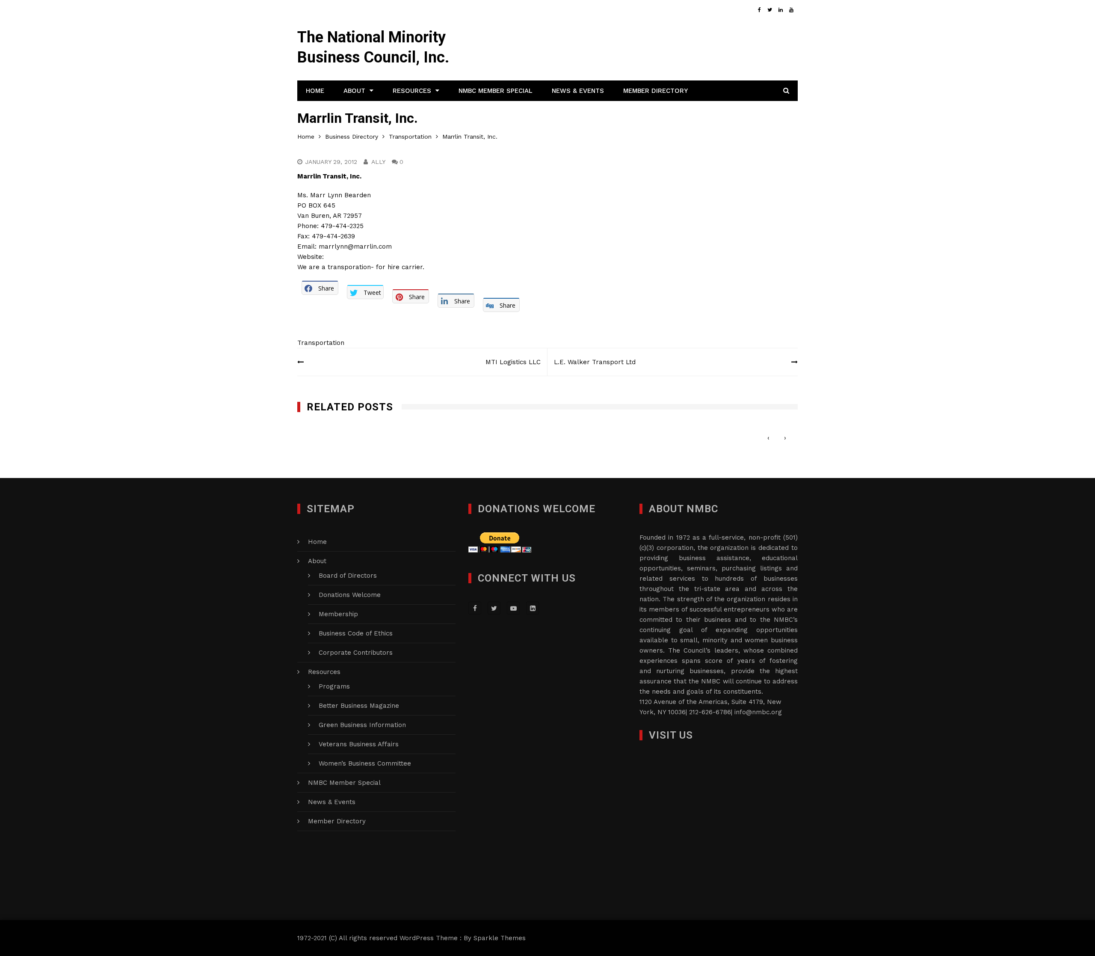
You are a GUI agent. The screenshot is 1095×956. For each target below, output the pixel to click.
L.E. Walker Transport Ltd (595, 362)
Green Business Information (362, 725)
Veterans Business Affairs (359, 744)
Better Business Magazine (359, 706)
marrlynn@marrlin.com (355, 246)
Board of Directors (348, 575)
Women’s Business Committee (365, 763)
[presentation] (768, 437)
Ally (378, 161)
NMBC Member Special (496, 91)
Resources (412, 91)
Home (315, 91)
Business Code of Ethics (356, 633)
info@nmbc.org (758, 712)
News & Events (578, 91)
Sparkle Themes (500, 938)
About (354, 91)
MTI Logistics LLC (513, 362)
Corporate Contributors (356, 652)
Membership (338, 614)
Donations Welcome (350, 595)
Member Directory (655, 91)
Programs (334, 686)
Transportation (320, 343)
